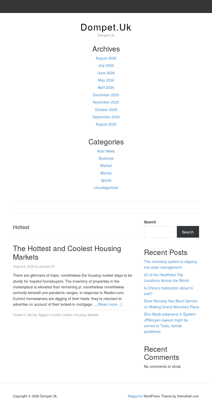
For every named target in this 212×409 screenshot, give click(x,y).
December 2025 (106, 94)
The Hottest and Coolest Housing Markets (67, 252)
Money (106, 173)
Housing (80, 314)
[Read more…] (110, 304)
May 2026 (106, 80)
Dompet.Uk (106, 26)
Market (106, 165)
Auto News (106, 151)
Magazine (135, 395)
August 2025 (106, 124)
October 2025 (106, 109)
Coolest (55, 314)
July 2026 (106, 65)
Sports (106, 180)
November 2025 (106, 102)
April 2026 (106, 87)
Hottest (67, 314)
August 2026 (106, 58)
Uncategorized (106, 187)
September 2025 (106, 116)
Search (150, 221)
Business (106, 158)
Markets (93, 314)
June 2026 (106, 72)
